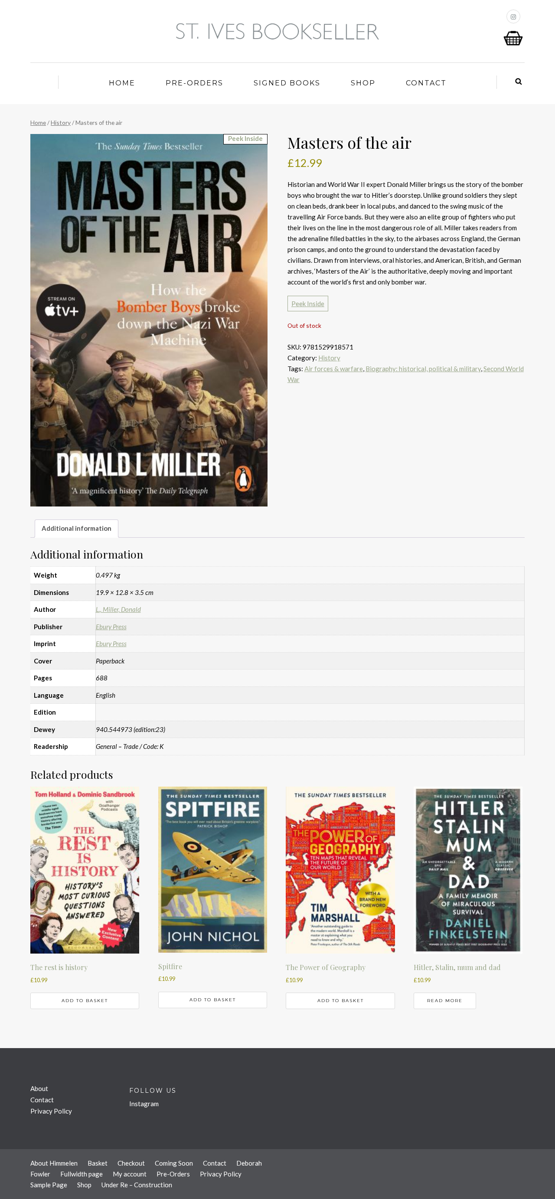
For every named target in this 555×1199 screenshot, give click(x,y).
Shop (363, 83)
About (39, 1088)
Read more (445, 1000)
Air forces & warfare (333, 368)
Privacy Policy (51, 1111)
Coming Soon (174, 1163)
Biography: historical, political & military (423, 368)
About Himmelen (54, 1163)
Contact (426, 83)
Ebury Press (111, 627)
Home (122, 83)
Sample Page (48, 1185)
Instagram (144, 1104)
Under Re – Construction (136, 1185)
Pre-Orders (194, 83)
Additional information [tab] (76, 528)
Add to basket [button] (85, 1000)
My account (130, 1174)
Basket (98, 1163)
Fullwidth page (81, 1174)
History (61, 122)
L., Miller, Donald (118, 609)
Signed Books (287, 83)
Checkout (131, 1163)
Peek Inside (307, 303)
